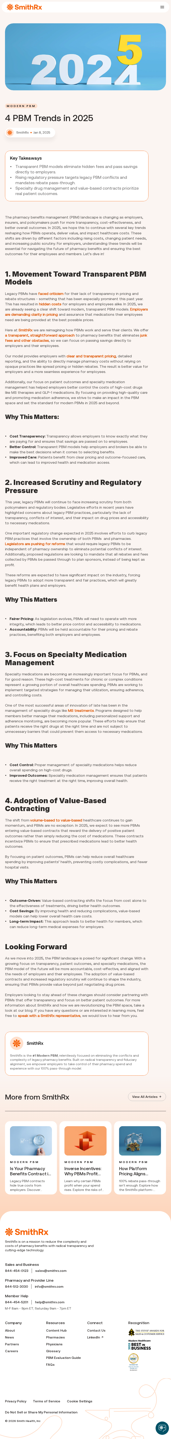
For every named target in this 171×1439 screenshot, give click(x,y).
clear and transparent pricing (91, 356)
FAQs (50, 1364)
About (10, 1330)
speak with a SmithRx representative (49, 1015)
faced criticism (50, 293)
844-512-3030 (16, 1286)
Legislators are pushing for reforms (35, 544)
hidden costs (50, 304)
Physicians (54, 1344)
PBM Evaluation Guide (63, 1357)
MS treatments (81, 710)
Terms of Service (46, 1401)
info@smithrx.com (49, 1286)
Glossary (53, 1351)
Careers (11, 1351)
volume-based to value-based (56, 820)
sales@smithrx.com (51, 1270)
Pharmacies (55, 1337)
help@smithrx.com (49, 1302)
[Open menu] (162, 7)
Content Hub (56, 1330)
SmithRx (26, 330)
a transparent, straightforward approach (40, 335)
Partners (12, 1344)
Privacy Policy (15, 1401)
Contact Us (96, 1330)
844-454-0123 (16, 1270)
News (9, 1337)
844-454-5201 (16, 1302)
